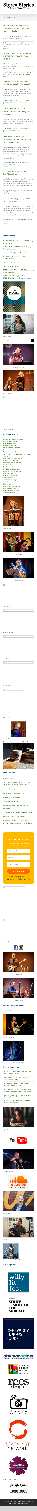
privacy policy (15, 879)
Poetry (17, 74)
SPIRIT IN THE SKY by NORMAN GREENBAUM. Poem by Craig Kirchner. (17, 56)
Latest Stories (20, 45)
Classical (14, 102)
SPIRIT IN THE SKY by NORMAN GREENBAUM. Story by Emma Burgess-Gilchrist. (17, 28)
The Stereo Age (8, 778)
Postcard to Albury (9, 789)
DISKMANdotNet (23, 1503)
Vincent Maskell (9, 190)
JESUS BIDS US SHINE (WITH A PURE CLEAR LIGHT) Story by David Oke (17, 111)
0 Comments (26, 74)
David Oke (8, 128)
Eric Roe (7, 219)
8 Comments (15, 130)
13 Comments (12, 164)
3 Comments (16, 192)
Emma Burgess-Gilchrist (11, 43)
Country (9, 192)
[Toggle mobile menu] (33, 11)
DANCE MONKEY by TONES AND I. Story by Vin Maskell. (17, 807)
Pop (26, 45)
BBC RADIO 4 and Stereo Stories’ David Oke (17, 812)
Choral (27, 100)
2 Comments (22, 102)
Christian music (11, 45)
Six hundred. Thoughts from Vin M (14, 793)
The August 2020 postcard (11, 797)
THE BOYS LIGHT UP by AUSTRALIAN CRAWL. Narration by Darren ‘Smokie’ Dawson (18, 822)
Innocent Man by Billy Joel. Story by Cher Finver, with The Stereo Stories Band (16, 783)
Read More (6, 48)
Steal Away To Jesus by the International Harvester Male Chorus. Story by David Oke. (18, 139)
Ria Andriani (8, 100)
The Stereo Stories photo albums (14, 816)
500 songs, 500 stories (10, 801)
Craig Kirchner (9, 73)
